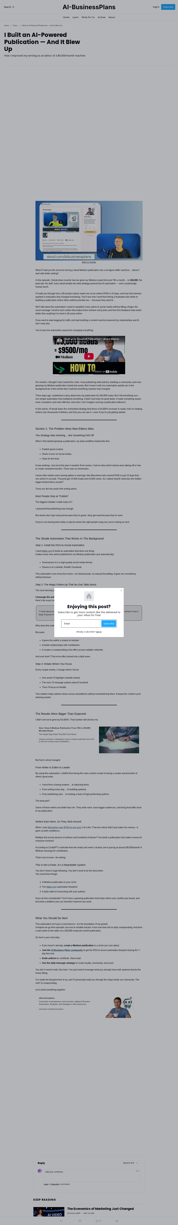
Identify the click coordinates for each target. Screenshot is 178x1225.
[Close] (121, 590)
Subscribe (109, 623)
